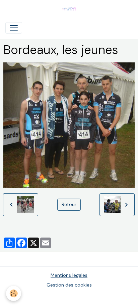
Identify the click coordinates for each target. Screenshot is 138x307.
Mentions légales (69, 275)
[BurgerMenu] (13, 28)
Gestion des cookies (69, 285)
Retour (69, 204)
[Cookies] (13, 293)
